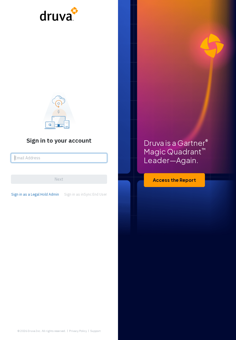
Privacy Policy (78, 331)
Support (95, 331)
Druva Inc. (34, 331)
